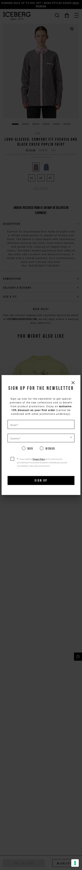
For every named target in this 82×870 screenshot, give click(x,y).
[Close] (72, 382)
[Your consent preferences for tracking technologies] (75, 863)
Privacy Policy (39, 459)
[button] (41, 438)
